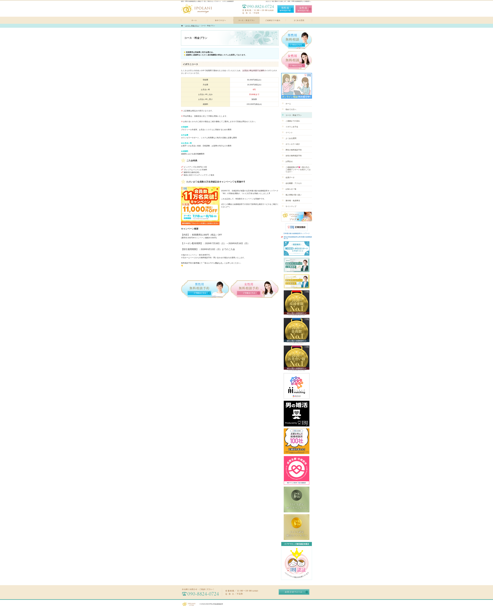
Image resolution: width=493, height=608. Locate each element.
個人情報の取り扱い (294, 195)
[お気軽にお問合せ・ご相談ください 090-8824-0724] (258, 9)
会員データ (290, 177)
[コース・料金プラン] (246, 20)
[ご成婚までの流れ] (273, 20)
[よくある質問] (299, 20)
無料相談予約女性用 (303, 9)
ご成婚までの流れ (293, 121)
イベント (289, 132)
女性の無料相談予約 (294, 156)
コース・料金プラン (294, 115)
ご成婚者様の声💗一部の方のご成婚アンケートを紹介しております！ (298, 169)
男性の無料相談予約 (294, 150)
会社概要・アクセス (294, 183)
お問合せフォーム (294, 592)
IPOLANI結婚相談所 (216, 604)
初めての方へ (291, 109)
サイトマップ (291, 206)
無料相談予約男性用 (285, 9)
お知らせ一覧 (291, 189)
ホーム (288, 104)
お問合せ (289, 161)
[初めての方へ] (220, 20)
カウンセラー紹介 (293, 144)
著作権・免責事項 (293, 201)
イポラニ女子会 (292, 127)
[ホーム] (194, 20)
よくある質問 (291, 138)
